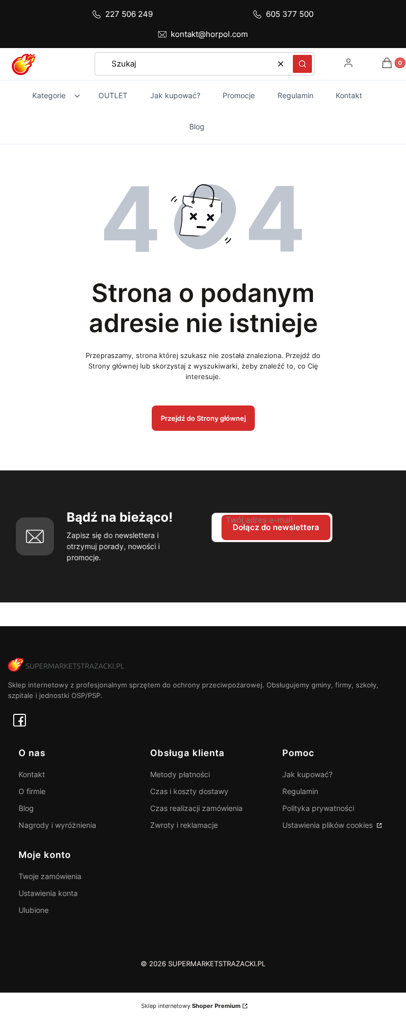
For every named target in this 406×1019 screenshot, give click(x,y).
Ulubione (34, 909)
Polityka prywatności (318, 808)
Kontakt (32, 774)
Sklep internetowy (191, 1005)
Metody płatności (180, 774)
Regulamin (300, 791)
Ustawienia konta (48, 893)
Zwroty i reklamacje (184, 824)
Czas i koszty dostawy (189, 791)
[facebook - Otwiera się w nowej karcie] (19, 720)
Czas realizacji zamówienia (196, 808)
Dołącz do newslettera (276, 527)
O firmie (32, 791)
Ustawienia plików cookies (328, 824)
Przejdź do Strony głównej (203, 418)
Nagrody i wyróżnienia (57, 824)
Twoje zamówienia (50, 876)
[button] (302, 64)
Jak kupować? (307, 774)
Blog (26, 808)
